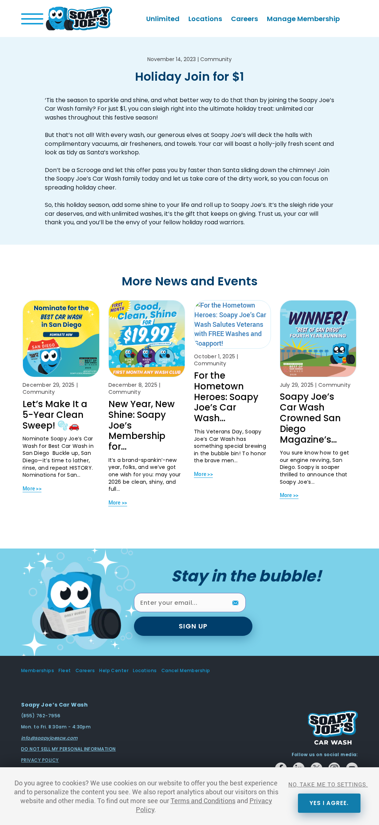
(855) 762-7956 (41, 715)
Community (216, 59)
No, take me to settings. (328, 784)
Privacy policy (40, 760)
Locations (205, 18)
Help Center (113, 671)
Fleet (64, 671)
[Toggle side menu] (32, 18)
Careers (244, 18)
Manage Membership (303, 18)
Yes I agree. (329, 803)
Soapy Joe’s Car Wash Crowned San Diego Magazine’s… (310, 417)
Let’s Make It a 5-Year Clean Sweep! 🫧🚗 (55, 415)
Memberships (37, 671)
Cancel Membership (185, 671)
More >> (32, 488)
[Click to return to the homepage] (79, 17)
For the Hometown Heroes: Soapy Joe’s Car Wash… (226, 396)
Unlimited (163, 18)
